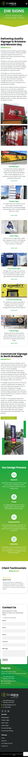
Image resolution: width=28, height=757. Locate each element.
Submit (5, 660)
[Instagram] (5, 711)
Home (3, 738)
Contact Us (4, 746)
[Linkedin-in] (8, 711)
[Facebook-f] (2, 711)
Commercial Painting (7, 731)
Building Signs (5, 717)
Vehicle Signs (5, 725)
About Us (4, 740)
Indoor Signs (4, 723)
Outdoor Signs (5, 720)
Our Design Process (6, 743)
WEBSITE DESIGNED (20, 754)
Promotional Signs (6, 728)
